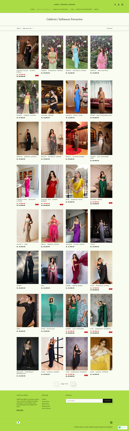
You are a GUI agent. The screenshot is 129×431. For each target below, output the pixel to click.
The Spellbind (108, 427)
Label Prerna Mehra (84, 427)
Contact (44, 399)
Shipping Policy (46, 406)
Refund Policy (45, 404)
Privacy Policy (45, 401)
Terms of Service (46, 408)
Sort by (19, 28)
